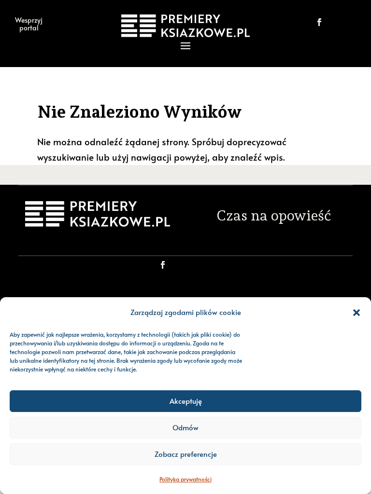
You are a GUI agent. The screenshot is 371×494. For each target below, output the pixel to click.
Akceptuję (186, 401)
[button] (356, 312)
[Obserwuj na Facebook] (319, 22)
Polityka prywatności (185, 479)
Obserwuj (196, 264)
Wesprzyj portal (29, 23)
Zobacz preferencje (186, 454)
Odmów (185, 427)
